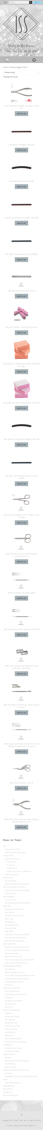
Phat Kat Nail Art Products (15, 937)
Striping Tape (10, 928)
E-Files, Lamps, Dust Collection (17, 950)
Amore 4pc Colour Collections (19, 871)
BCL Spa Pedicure (12, 991)
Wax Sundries (10, 1067)
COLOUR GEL (8, 855)
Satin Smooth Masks (13, 1038)
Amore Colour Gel (12, 859)
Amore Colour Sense (13, 1048)
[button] (7, 59)
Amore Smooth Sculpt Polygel (17, 890)
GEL (4, 846)
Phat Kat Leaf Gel (12, 874)
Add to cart (21, 113)
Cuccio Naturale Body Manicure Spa (20, 975)
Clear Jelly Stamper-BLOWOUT (17, 934)
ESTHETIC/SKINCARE (11, 1010)
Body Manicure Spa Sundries (17, 978)
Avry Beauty (10, 969)
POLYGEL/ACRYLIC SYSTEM (14, 887)
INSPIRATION (8, 1086)
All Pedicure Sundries (14, 1000)
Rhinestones (10, 922)
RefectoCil (9, 1035)
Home (5, 67)
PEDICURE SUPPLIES (11, 988)
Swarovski (9, 931)
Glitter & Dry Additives (14, 909)
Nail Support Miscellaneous (16, 963)
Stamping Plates (11, 925)
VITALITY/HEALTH (10, 1095)
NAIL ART (7, 906)
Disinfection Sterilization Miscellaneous (21, 1076)
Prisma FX (11, 865)
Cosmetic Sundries (12, 1051)
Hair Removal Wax (12, 1026)
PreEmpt (8, 1073)
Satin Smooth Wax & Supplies (17, 1060)
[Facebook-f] (21, 1115)
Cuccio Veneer (10, 881)
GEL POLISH (8, 877)
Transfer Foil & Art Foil (14, 915)
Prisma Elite (12, 862)
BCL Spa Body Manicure (15, 972)
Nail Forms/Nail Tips (13, 956)
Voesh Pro (9, 985)
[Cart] (5, 2)
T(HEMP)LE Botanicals (14, 982)
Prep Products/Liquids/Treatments (19, 959)
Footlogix (9, 997)
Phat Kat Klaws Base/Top (15, 852)
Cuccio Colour (10, 899)
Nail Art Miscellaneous (14, 941)
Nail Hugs (9, 918)
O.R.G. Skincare (11, 1029)
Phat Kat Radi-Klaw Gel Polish (17, 884)
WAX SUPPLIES (9, 1054)
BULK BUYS (7, 1089)
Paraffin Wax (10, 1032)
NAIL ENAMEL (9, 896)
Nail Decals (9, 912)
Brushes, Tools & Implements (17, 947)
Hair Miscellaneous (13, 1082)
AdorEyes (9, 1013)
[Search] (30, 2)
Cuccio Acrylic (10, 893)
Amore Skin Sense (12, 1016)
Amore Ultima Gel (12, 849)
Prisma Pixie (12, 868)
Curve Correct (10, 1004)
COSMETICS (8, 1045)
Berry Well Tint (11, 1023)
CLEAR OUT (8, 1092)
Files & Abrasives (12, 953)
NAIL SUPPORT (9, 944)
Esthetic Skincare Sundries (16, 1042)
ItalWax (8, 1057)
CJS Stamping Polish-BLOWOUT (18, 903)
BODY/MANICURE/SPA (12, 966)
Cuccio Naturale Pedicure (15, 994)
